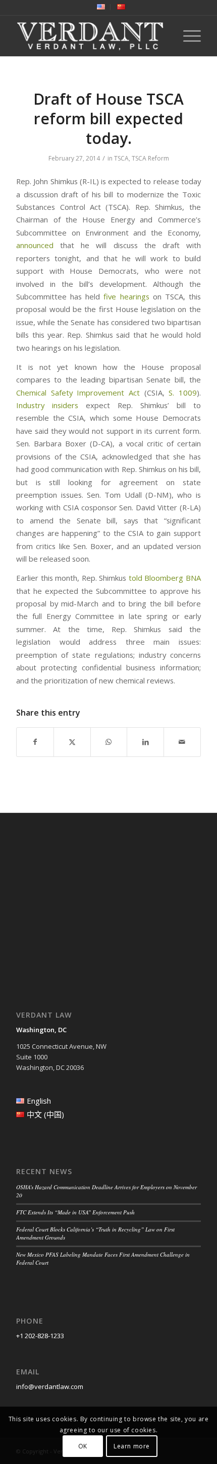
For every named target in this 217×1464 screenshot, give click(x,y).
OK (82, 1446)
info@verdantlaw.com (49, 1386)
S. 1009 (183, 393)
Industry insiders (47, 405)
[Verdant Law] (90, 36)
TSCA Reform (150, 158)
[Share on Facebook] (35, 742)
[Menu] (187, 36)
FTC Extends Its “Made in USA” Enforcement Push (75, 1212)
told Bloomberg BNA (165, 578)
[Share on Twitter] (72, 742)
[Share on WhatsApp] (109, 742)
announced (34, 245)
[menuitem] (101, 7)
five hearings (126, 296)
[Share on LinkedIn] (145, 742)
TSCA (121, 158)
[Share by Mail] (182, 742)
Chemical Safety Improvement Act (78, 393)
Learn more (132, 1446)
